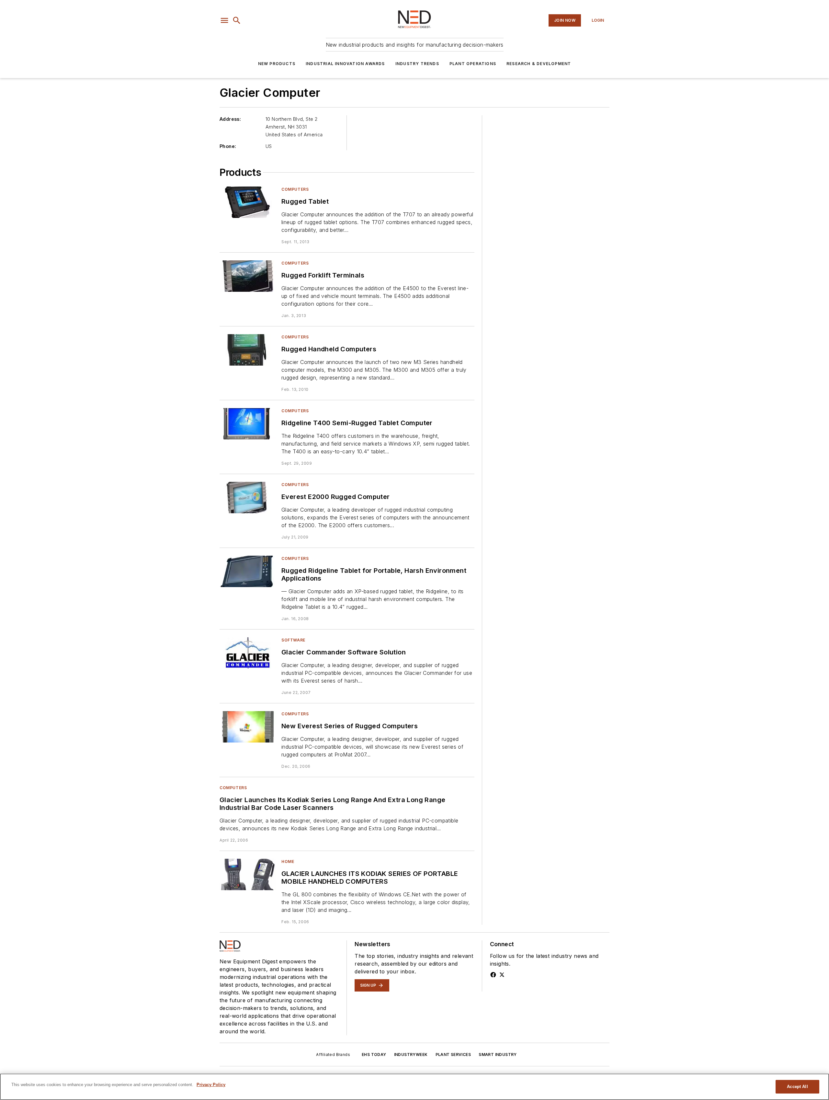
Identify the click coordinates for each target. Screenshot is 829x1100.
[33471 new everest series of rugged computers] (248, 727)
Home (287, 861)
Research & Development (538, 63)
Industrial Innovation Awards (345, 63)
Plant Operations (472, 63)
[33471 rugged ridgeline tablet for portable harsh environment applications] (248, 571)
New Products (276, 63)
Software (293, 640)
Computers (295, 189)
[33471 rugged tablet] (248, 202)
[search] (237, 20)
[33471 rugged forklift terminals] (248, 276)
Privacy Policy (211, 1084)
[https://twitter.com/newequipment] (502, 974)
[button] (224, 20)
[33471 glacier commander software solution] (248, 653)
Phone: (228, 146)
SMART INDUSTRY (498, 1054)
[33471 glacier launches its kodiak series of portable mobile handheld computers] (248, 874)
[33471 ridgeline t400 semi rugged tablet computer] (248, 423)
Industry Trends (417, 63)
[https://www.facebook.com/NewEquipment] (493, 974)
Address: (230, 119)
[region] (414, 1086)
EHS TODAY (374, 1054)
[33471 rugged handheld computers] (248, 350)
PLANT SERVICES (453, 1054)
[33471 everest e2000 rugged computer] (248, 497)
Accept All (797, 1086)
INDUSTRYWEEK (411, 1054)
